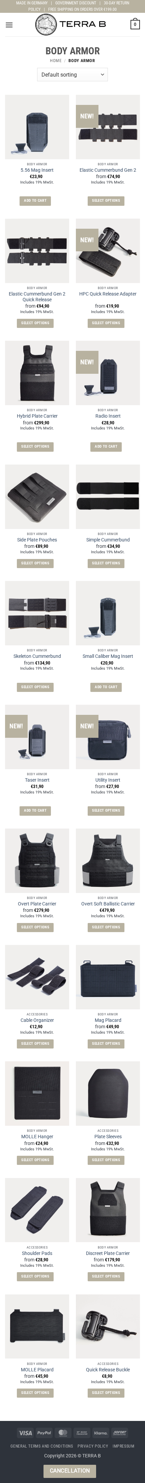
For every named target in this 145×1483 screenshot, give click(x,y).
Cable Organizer (37, 1020)
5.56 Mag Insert (37, 170)
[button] (9, 25)
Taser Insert (37, 780)
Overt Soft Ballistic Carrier (108, 903)
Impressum (124, 1446)
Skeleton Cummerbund (37, 656)
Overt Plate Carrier (37, 903)
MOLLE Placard (37, 1369)
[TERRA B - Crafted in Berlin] (72, 24)
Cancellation (70, 1471)
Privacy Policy (93, 1446)
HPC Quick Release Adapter (108, 294)
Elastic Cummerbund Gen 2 (108, 170)
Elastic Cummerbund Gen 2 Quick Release (37, 297)
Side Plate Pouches (37, 539)
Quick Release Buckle (108, 1369)
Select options (106, 200)
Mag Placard (108, 1020)
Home (56, 60)
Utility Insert (107, 780)
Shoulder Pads (37, 1253)
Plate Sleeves (108, 1136)
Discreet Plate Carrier (108, 1253)
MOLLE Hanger (37, 1136)
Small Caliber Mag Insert (108, 656)
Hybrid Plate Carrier (37, 416)
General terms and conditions (41, 1446)
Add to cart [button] (35, 200)
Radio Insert (108, 416)
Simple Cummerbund (108, 539)
